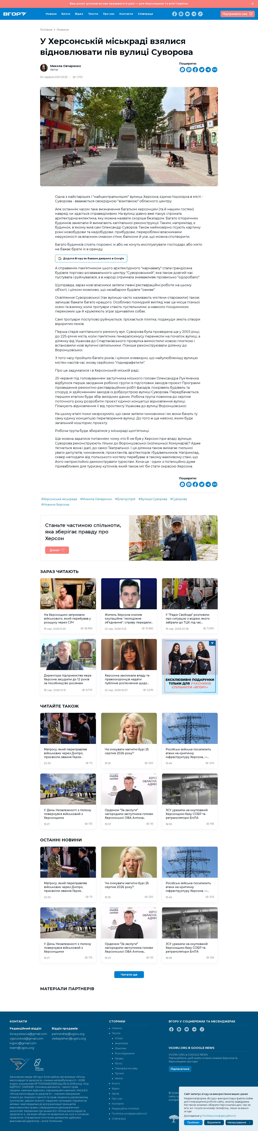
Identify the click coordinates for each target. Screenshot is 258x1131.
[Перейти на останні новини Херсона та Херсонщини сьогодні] (15, 14)
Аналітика (121, 1043)
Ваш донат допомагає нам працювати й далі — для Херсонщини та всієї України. (129, 3)
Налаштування (237, 1122)
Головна (46, 29)
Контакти (126, 13)
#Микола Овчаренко (96, 499)
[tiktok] (200, 14)
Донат (55, 550)
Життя (119, 1078)
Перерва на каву (126, 1068)
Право (119, 1058)
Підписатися (180, 1068)
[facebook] (174, 14)
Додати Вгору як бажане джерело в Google (93, 258)
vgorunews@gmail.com (26, 1038)
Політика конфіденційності (129, 1113)
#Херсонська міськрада (59, 499)
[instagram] (180, 14)
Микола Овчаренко (65, 66)
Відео (79, 13)
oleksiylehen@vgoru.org (69, 1038)
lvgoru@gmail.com (23, 1043)
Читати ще (129, 974)
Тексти (93, 13)
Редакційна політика (125, 1108)
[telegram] (193, 14)
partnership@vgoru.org (68, 1034)
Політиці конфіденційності (219, 1115)
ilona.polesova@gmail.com (28, 1034)
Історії (119, 1038)
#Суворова (178, 499)
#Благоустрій (125, 499)
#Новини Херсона (55, 504)
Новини (51, 13)
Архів (115, 1093)
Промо (119, 1073)
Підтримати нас (235, 14)
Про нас (108, 13)
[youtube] (187, 14)
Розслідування (124, 1053)
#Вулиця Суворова (152, 499)
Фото (118, 1063)
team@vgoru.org (22, 1048)
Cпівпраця (145, 13)
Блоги (65, 13)
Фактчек (120, 1048)
